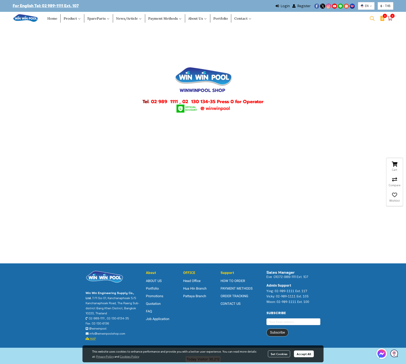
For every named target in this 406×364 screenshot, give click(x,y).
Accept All (304, 354)
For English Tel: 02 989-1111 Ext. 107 (46, 6)
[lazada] (352, 6)
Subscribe (277, 332)
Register (304, 6)
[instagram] (328, 6)
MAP (92, 339)
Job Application (157, 319)
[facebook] (316, 6)
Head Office (191, 281)
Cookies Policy (129, 356)
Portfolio (152, 288)
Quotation (153, 304)
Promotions (154, 296)
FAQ (149, 311)
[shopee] (346, 6)
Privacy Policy (105, 356)
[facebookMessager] (381, 353)
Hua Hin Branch (195, 288)
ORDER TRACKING (234, 296)
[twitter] (322, 6)
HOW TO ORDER (233, 281)
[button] (366, 6)
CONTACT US (231, 304)
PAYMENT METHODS (237, 288)
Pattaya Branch (194, 296)
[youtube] (334, 6)
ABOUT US (154, 281)
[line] (340, 6)
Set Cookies (279, 354)
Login (285, 6)
